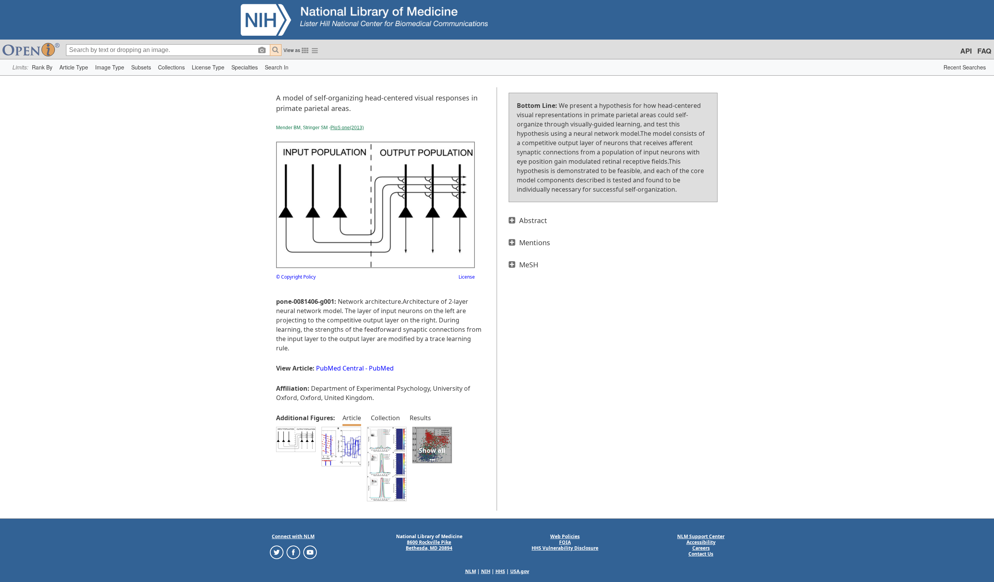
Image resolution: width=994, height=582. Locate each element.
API (966, 51)
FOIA (565, 542)
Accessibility (701, 542)
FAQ (984, 51)
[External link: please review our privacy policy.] (276, 552)
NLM (470, 571)
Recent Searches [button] (965, 67)
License (467, 277)
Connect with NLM (293, 536)
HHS (500, 571)
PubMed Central (340, 368)
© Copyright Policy (296, 277)
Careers (701, 548)
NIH (485, 571)
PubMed (381, 368)
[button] (42, 67)
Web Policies (565, 536)
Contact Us (700, 554)
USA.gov (519, 571)
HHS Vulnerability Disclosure (565, 548)
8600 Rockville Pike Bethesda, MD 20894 (429, 545)
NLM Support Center (701, 536)
